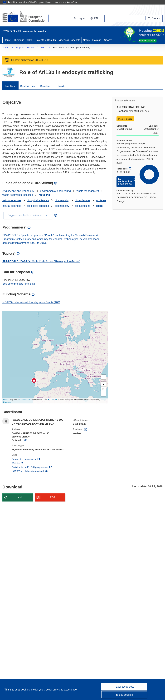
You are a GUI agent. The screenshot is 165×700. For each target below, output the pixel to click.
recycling (44, 195)
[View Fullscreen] (103, 377)
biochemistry (62, 200)
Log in (81, 18)
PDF (52, 497)
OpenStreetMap (25, 399)
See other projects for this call (19, 283)
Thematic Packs (23, 40)
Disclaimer (7, 402)
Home (7, 40)
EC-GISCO (52, 399)
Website (28, 463)
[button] (94, 18)
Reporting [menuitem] (45, 86)
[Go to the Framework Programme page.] (8, 72)
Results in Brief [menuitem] (27, 86)
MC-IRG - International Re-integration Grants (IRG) (31, 302)
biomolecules (82, 200)
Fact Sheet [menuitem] (10, 86)
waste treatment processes (17, 195)
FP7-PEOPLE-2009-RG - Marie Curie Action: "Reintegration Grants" (41, 261)
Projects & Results (45, 40)
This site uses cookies (17, 689)
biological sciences (38, 200)
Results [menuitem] (61, 86)
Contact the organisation (36, 459)
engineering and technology (18, 191)
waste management (88, 191)
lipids (99, 205)
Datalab (96, 40)
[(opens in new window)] (28, 16)
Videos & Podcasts (69, 40)
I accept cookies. (124, 686)
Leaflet (6, 399)
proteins (101, 200)
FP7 (43, 47)
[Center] (103, 389)
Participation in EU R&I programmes (40, 467)
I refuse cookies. (124, 694)
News (86, 40)
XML (20, 497)
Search (108, 40)
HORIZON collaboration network (40, 471)
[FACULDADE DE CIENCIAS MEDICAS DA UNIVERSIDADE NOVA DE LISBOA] (34, 380)
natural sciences (11, 200)
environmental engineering (55, 191)
